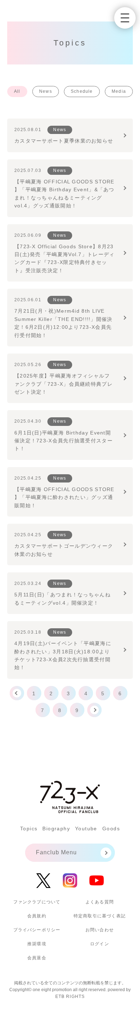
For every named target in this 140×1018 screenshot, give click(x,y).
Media (119, 91)
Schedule (82, 91)
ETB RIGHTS (70, 996)
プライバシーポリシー (37, 929)
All (17, 91)
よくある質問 (99, 901)
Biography (56, 828)
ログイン (99, 943)
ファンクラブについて (37, 901)
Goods (111, 828)
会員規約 (36, 915)
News (45, 91)
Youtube (86, 828)
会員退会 (36, 957)
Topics (28, 828)
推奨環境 (36, 943)
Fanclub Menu (56, 852)
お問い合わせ (99, 929)
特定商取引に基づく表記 (100, 915)
